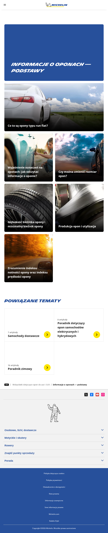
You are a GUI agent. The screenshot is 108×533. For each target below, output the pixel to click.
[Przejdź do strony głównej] (56, 4)
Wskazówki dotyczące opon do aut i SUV (31, 384)
